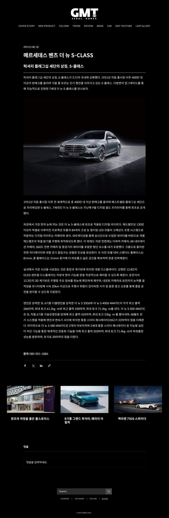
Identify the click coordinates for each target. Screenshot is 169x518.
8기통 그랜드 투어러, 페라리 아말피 (84, 420)
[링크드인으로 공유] (41, 365)
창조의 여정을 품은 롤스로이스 (30, 419)
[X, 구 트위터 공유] (33, 365)
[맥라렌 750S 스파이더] (138, 399)
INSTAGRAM (79, 499)
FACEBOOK (65, 499)
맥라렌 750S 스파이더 (132, 419)
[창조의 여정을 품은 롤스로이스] (31, 399)
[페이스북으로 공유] (25, 365)
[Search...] (109, 491)
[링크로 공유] (49, 365)
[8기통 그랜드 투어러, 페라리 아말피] (85, 399)
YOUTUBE (93, 499)
